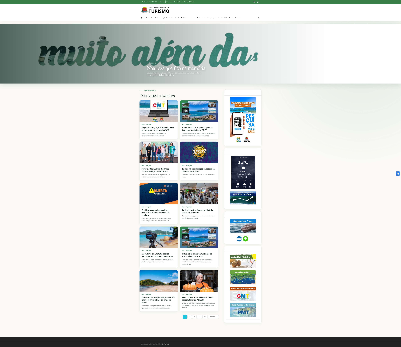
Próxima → (213, 317)
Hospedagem (211, 18)
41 (205, 317)
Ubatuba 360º (222, 18)
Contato (237, 18)
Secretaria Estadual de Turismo (174, 2)
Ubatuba (157, 18)
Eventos (192, 18)
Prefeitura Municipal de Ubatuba (150, 2)
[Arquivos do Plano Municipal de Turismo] (243, 310)
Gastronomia (201, 18)
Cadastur (162, 2)
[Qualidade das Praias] (243, 226)
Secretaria (149, 18)
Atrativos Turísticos (181, 18)
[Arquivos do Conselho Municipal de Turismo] (243, 294)
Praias (231, 18)
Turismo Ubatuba (164, 344)
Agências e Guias (168, 18)
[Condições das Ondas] (243, 198)
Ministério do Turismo (189, 2)
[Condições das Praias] (245, 239)
